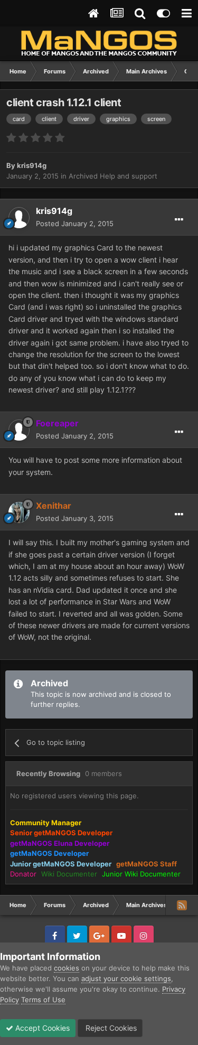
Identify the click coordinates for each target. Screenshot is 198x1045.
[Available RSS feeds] (181, 905)
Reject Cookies (110, 1027)
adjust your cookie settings (126, 978)
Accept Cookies (41, 1027)
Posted (75, 223)
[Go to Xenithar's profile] (19, 512)
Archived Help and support (113, 176)
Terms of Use (43, 999)
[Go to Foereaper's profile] (19, 430)
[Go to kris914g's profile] (19, 217)
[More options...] (179, 219)
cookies (66, 968)
